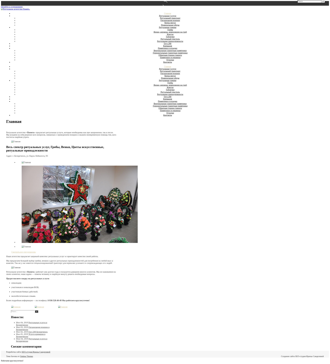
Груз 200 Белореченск (38, 332)
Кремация (167, 46)
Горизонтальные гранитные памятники (170, 53)
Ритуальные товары (167, 27)
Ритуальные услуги (167, 16)
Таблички (170, 37)
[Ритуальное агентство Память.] (15, 9)
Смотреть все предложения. (23, 252)
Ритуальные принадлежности (170, 41)
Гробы (170, 30)
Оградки (170, 60)
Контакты (167, 62)
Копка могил (170, 23)
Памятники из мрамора (170, 57)
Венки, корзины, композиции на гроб (170, 32)
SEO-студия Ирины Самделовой (36, 352)
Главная (167, 13)
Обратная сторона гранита (170, 55)
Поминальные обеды (170, 25)
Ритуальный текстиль (170, 39)
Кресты (170, 34)
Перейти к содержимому (12, 7)
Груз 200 (167, 44)
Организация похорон (170, 20)
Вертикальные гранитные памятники (170, 50)
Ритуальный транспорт (170, 18)
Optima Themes (26, 356)
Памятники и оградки (167, 48)
